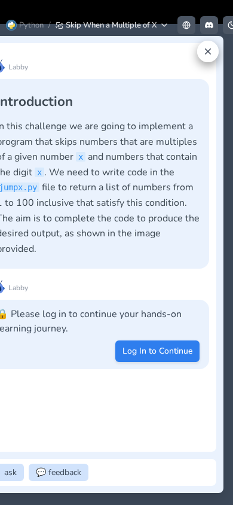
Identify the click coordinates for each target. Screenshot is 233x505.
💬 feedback (58, 472)
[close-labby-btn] (208, 51)
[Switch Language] (186, 25)
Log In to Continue (157, 351)
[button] (112, 25)
